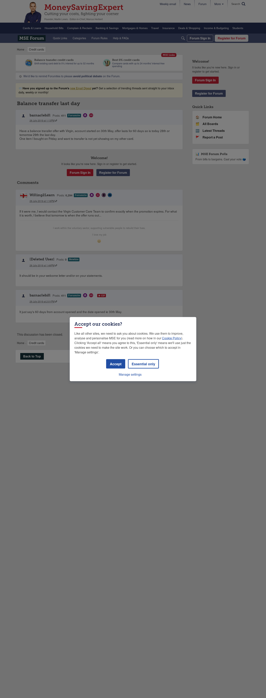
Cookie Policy (171, 338)
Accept (116, 363)
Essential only (143, 363)
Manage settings (130, 374)
